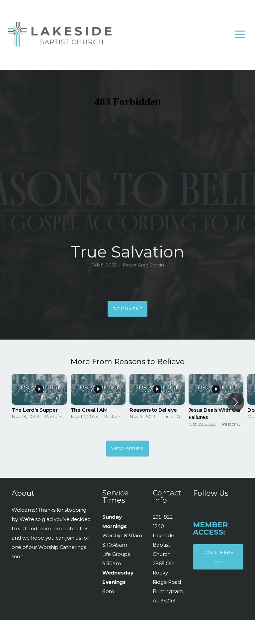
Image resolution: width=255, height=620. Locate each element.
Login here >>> (218, 557)
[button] (235, 402)
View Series (127, 448)
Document (127, 308)
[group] (39, 398)
